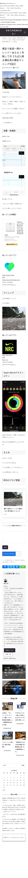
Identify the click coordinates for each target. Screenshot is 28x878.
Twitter (7, 658)
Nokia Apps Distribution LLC (11, 280)
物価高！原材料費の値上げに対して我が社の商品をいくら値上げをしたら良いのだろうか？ (13, 800)
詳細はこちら (10, 650)
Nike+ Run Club (7, 355)
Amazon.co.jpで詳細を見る (12, 244)
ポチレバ (13, 284)
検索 (23, 765)
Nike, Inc (5, 360)
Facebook (13, 658)
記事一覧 (8, 654)
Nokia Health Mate (8, 275)
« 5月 (3, 790)
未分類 (17, 67)
